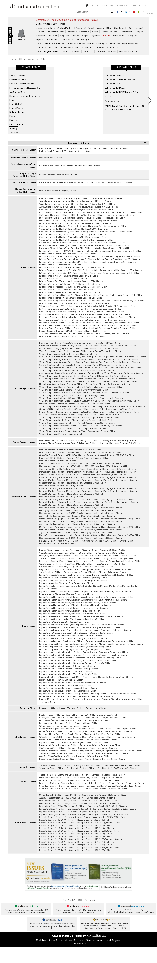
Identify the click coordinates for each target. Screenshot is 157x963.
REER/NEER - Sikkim (100, 303)
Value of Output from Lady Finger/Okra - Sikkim (101, 425)
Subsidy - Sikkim (28, 767)
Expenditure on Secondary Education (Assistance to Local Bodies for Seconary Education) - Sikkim (83, 655)
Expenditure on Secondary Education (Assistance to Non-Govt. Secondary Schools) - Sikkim (80, 657)
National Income (17, 112)
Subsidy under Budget (115, 87)
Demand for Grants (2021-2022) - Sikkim (58, 800)
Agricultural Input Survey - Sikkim (78, 343)
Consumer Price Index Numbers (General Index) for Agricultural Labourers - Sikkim (76, 209)
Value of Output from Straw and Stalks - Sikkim (60, 362)
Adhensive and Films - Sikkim (117, 314)
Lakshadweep (97, 47)
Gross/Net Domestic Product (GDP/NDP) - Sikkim (61, 455)
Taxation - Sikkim (27, 781)
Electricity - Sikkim (95, 311)
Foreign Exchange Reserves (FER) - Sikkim (24, 175)
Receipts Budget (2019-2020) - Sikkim (56, 839)
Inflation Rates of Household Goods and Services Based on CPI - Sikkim (71, 267)
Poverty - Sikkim (28, 708)
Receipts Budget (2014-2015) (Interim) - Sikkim (98, 831)
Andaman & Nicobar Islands (80, 43)
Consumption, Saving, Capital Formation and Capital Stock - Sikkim (69, 469)
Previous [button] (6, 100)
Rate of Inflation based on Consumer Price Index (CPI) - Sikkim (116, 300)
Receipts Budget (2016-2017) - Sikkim (94, 833)
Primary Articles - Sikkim (89, 333)
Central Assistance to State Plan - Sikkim (57, 553)
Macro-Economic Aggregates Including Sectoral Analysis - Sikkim (68, 518)
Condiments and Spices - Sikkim (53, 373)
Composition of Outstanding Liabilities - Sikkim (89, 720)
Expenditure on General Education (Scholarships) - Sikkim (65, 622)
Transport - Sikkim (47, 702)
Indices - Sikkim (28, 267)
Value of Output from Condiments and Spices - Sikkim (63, 376)
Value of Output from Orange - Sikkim (92, 390)
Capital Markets (17, 75)
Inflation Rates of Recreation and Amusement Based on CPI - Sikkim (69, 292)
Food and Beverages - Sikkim (119, 215)
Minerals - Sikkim (70, 336)
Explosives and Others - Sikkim (53, 320)
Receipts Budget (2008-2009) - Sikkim (56, 822)
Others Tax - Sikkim (135, 783)
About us (107, 5)
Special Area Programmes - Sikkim (126, 699)
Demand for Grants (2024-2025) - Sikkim (98, 803)
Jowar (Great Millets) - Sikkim (123, 345)
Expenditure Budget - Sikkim (52, 809)
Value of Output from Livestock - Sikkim (103, 398)
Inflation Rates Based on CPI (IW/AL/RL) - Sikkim (61, 251)
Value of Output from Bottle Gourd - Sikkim (58, 420)
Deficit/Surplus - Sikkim (125, 728)
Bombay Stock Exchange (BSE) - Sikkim (82, 148)
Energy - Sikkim (110, 558)
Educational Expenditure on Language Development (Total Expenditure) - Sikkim (75, 649)
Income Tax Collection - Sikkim (53, 783)
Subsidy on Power (113, 83)
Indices (12, 100)
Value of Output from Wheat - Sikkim (97, 370)
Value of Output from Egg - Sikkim (89, 395)
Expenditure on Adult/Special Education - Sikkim (60, 575)
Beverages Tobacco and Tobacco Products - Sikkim (62, 317)
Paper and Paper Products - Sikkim (54, 328)
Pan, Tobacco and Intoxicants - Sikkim (79, 220)
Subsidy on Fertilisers (115, 75)
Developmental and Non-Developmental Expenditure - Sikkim (89, 739)
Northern (100, 51)
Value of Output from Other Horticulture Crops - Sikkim (63, 392)
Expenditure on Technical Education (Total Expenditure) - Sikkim (67, 691)
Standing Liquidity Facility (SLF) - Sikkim (114, 182)
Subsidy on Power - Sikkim (51, 768)
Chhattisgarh (120, 28)
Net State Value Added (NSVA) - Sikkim (99, 541)
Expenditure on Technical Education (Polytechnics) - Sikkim (65, 685)
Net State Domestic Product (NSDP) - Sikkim (58, 541)
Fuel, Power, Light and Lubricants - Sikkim (58, 309)
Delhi (56, 47)
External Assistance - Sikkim (87, 165)
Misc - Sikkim (82, 303)
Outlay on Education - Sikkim (111, 624)
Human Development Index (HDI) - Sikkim (25, 190)
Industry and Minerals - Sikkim (78, 564)
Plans (12, 116)
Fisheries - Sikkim (129, 381)
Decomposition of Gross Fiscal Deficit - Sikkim (60, 734)
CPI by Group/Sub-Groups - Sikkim (86, 215)
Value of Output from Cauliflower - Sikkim (96, 423)
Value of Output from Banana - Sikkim (56, 387)
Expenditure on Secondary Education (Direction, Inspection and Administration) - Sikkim (78, 660)
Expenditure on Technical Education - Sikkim (111, 677)
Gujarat (139, 28)
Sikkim (106, 35)
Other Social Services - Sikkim (123, 693)
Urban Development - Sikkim (95, 699)
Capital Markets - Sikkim (24, 150)
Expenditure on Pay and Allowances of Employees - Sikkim (65, 742)
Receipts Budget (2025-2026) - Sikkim (56, 850)
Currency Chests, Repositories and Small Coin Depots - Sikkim (67, 443)
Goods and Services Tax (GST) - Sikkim (57, 780)
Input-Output (15, 104)
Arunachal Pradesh (85, 28)
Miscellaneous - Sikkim (115, 218)
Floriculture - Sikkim (48, 384)
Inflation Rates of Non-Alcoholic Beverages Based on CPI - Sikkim (68, 276)
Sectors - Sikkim (129, 555)
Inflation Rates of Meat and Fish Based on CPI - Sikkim (116, 270)
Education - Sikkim (96, 572)
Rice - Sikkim (90, 348)
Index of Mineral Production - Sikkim (96, 245)
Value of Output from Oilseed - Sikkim (93, 403)
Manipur (139, 31)
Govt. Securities (17, 91)
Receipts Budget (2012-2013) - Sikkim (56, 828)
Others (108, 96)
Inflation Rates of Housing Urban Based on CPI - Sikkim (64, 270)
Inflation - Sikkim (123, 245)
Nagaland (64, 35)
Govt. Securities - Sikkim (24, 182)
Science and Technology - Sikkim (118, 569)
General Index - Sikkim (73, 218)
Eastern (64, 51)
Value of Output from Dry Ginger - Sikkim (108, 376)
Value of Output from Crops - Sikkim (72, 409)
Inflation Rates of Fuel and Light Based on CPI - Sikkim (63, 262)
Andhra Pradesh (65, 28)
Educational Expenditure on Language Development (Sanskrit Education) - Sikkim (75, 646)
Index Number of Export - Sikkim (95, 201)
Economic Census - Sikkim (23, 157)
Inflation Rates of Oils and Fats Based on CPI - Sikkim (63, 278)
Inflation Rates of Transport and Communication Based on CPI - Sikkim (70, 298)
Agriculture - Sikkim (66, 558)
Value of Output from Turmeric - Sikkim (56, 379)
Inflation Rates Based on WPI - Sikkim (56, 303)
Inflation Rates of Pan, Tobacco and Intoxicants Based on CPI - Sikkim (70, 281)
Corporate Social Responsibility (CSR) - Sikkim (60, 566)
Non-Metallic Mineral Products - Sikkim (81, 325)
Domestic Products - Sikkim (51, 472)
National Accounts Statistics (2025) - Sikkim (120, 535)
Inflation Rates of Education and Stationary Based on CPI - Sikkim (68, 256)
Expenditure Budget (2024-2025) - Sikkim (58, 814)
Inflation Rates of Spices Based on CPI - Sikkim (60, 295)
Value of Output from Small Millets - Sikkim (58, 370)
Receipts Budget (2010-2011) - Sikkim (56, 825)
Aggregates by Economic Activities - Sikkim (58, 516)
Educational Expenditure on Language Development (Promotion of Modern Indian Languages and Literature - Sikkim (91, 644)
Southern (111, 51)
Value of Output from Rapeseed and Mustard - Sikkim (63, 406)
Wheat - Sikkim (79, 351)
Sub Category (31, 67)
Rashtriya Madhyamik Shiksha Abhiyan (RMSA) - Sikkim (64, 677)
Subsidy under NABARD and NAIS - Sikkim (117, 768)
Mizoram (53, 35)
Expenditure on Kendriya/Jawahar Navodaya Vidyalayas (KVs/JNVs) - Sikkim (73, 638)
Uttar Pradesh (52, 39)
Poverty (13, 120)
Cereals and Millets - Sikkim (108, 343)
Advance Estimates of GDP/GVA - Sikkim (83, 449)
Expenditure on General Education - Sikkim (58, 616)
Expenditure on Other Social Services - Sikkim (90, 696)
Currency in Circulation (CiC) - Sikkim (80, 440)
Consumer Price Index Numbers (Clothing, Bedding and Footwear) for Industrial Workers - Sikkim (82, 226)
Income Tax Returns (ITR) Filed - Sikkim (88, 783)
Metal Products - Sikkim (49, 325)
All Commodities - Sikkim (125, 306)
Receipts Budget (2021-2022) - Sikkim (94, 842)
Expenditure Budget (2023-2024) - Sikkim (99, 811)
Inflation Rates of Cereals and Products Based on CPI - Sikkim (113, 251)
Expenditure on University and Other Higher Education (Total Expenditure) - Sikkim (76, 633)
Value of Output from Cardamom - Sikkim (122, 373)
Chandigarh (102, 43)
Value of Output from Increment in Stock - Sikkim (113, 409)
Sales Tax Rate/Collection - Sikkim (54, 788)
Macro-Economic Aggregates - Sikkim (84, 472)
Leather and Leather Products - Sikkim (85, 322)
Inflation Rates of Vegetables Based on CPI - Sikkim (62, 300)
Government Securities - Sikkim (79, 182)
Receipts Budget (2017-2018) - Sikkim (56, 836)
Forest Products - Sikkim (71, 384)
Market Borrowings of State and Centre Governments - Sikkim (67, 728)
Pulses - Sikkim (46, 412)
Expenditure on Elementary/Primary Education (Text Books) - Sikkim (69, 611)
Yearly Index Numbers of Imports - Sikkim (57, 201)
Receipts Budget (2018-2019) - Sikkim (94, 836)
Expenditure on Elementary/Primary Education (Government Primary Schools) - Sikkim (77, 602)
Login (95, 5)
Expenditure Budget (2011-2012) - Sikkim (117, 809)
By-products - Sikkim (112, 356)
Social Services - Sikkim (49, 572)
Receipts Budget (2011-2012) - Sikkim (94, 825)
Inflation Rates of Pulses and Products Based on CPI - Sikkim (66, 289)
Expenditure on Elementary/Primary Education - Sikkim (106, 591)
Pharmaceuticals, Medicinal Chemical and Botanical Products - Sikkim (105, 328)
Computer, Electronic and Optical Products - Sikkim (112, 317)
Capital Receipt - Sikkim (88, 759)
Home (10, 59)
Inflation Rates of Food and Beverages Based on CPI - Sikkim (66, 259)
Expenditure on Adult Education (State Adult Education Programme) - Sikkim (73, 580)
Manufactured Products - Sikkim (53, 314)
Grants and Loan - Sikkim (86, 723)
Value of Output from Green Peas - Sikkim (57, 425)
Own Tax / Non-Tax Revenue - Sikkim (56, 756)
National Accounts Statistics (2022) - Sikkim (93, 510)
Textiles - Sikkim (100, 331)
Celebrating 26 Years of (69, 936)
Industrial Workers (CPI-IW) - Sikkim (55, 223)
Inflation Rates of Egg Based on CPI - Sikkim (120, 256)
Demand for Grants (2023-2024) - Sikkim (58, 803)
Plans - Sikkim (29, 626)
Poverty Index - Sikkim (96, 708)
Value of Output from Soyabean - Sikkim (108, 406)
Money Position (16, 108)
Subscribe (122, 5)
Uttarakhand (68, 39)
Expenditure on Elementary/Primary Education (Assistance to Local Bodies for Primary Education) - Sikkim (86, 597)
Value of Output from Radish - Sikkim (91, 428)
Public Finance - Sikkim (25, 737)
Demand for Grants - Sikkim (75, 795)
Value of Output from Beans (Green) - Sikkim (59, 417)
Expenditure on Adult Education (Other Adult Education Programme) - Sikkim (73, 577)
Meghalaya (41, 35)
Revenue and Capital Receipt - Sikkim (92, 756)
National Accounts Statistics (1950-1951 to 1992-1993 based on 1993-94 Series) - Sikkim (80, 463)
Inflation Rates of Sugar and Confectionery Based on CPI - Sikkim (113, 295)
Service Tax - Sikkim (118, 788)
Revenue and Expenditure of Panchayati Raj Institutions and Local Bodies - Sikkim (105, 750)
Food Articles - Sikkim (49, 336)
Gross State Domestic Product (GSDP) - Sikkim (60, 452)
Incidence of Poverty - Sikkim (70, 708)
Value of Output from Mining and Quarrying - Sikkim (62, 434)
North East (88, 51)
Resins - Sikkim (46, 331)
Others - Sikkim (84, 151)
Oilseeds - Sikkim (47, 403)
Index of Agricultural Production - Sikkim (107, 242)
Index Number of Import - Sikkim (107, 198)
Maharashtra (126, 31)
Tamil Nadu (118, 35)
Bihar (108, 28)
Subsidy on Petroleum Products (120, 79)
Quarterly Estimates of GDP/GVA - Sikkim (57, 543)
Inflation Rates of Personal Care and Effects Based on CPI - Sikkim (68, 284)
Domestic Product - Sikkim (51, 480)
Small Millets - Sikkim (109, 348)
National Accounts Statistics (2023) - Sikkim (120, 518)
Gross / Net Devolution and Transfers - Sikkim (60, 717)
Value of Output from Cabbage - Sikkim (56, 423)
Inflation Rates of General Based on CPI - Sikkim (112, 262)
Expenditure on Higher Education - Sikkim (57, 627)
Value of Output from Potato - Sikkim (55, 428)
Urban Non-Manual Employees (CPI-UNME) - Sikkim (62, 242)
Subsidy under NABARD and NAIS (121, 91)
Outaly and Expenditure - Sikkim (110, 553)
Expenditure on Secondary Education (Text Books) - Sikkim (65, 671)
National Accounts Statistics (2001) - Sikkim (86, 483)
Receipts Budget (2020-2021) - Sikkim (56, 842)
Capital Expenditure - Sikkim (51, 748)
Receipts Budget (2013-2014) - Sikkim (94, 828)
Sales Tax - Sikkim (47, 786)
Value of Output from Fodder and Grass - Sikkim (60, 398)
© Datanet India (78, 943)
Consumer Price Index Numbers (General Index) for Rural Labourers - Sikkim (73, 237)
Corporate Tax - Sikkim (111, 777)
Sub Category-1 (126, 67)
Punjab (85, 35)
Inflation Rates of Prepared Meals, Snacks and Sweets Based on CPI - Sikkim (73, 287)
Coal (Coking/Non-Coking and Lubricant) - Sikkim (61, 311)
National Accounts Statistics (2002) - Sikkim (86, 494)
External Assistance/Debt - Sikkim (23, 165)
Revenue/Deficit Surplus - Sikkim (96, 737)
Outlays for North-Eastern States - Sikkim (99, 555)
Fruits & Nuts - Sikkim (95, 384)
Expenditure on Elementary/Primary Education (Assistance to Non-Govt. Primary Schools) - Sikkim (83, 600)
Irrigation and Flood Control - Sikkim (55, 569)
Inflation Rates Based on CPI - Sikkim (73, 248)
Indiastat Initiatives (78, 900)
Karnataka (84, 31)
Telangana (131, 35)
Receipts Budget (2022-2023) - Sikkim (56, 844)
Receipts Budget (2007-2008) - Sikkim (94, 820)
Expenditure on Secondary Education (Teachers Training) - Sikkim (68, 668)
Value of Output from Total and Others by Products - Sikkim (111, 362)
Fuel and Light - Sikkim (49, 218)
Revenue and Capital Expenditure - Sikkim (58, 745)
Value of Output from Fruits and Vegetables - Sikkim (99, 387)
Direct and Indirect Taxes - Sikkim (54, 777)
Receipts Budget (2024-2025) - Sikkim (56, 847)
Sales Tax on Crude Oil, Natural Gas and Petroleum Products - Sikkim (110, 786)
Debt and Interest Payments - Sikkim (55, 723)
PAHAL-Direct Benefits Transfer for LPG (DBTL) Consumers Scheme (124, 108)
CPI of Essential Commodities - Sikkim (56, 212)
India (62, 23)
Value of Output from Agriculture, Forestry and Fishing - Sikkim (67, 354)
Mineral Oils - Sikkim (115, 311)
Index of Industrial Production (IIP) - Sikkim (58, 245)
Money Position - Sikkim (24, 442)
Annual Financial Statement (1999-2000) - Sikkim (61, 798)
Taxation (13, 132)
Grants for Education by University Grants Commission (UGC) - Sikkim (70, 635)
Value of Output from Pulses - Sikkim (89, 412)
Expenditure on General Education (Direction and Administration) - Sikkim (71, 619)
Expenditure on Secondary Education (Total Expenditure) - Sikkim (68, 674)
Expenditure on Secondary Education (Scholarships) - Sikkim (66, 666)
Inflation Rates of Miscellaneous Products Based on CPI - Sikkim (110, 273)
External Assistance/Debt (21, 83)
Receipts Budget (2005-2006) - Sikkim (109, 817)
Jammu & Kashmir (69, 47)
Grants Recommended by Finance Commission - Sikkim (64, 726)
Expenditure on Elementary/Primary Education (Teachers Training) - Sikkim (72, 608)
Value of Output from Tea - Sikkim (103, 381)
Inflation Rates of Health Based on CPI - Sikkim (60, 264)
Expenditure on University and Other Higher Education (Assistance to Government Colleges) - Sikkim (84, 630)
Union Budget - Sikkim (25, 822)
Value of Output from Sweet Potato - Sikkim (58, 431)
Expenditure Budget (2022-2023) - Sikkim (58, 811)
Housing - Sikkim (93, 218)
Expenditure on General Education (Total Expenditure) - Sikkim (67, 624)
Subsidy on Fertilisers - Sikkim (87, 765)
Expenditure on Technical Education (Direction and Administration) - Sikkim (72, 682)
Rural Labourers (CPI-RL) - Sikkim (54, 234)
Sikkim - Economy (27, 59)
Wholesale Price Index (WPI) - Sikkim (56, 306)
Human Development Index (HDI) (25, 96)
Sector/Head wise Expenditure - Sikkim (56, 753)
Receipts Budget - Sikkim (50, 817)
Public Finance (16, 124)
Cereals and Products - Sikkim (128, 212)
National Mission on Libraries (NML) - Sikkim (59, 699)
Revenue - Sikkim (85, 753)
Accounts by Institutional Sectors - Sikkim (103, 507)
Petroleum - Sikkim (47, 561)
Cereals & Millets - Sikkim (50, 365)
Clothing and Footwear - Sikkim (53, 215)
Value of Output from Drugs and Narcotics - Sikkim (61, 381)
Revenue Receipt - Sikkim (113, 759)
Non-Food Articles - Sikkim (93, 336)
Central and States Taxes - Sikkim (73, 775)
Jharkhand (72, 31)
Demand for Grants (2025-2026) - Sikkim (106, 806)
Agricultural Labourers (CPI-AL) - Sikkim (57, 207)
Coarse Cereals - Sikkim (96, 345)
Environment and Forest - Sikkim (90, 561)
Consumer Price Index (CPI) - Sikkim (72, 198)
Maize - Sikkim (45, 348)
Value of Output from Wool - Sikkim (123, 401)
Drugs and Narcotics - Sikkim (90, 379)
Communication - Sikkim (88, 558)
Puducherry (112, 47)
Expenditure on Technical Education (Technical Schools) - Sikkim (68, 688)
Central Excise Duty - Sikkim (85, 777)
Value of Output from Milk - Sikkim (89, 401)
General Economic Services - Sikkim (124, 561)
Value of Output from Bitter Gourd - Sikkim (101, 417)
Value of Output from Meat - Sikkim (54, 401)
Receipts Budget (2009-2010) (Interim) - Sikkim (98, 822)
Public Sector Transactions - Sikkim (120, 472)
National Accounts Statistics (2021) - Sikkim (86, 505)
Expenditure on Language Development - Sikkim (60, 641)
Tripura (39, 39)
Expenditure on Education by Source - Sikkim (59, 591)
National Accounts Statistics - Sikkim (92, 458)
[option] (31, 100)
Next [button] (149, 100)
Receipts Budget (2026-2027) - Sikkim (94, 850)
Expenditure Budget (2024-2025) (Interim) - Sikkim (103, 814)
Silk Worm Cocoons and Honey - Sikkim (57, 414)
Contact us (139, 5)
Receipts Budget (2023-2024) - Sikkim (94, 844)
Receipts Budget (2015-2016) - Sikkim (56, 833)
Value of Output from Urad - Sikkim (124, 412)
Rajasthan (96, 35)
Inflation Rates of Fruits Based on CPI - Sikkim (117, 259)
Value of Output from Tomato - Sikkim (98, 431)
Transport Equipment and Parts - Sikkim (57, 333)
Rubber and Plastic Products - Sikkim (72, 331)
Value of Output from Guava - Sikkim (55, 390)
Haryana (40, 31)
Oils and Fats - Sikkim (49, 220)
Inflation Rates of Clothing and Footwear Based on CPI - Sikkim (67, 253)
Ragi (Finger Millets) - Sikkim (68, 348)
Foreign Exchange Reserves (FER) (25, 87)
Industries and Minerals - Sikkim (99, 566)
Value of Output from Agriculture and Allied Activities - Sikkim (66, 359)
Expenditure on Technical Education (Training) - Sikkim (63, 693)
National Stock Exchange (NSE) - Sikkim (56, 151)
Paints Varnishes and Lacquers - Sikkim (119, 325)
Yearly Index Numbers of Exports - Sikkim (57, 204)
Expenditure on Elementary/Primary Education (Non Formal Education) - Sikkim (74, 605)
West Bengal (83, 39)
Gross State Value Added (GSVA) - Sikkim (103, 452)
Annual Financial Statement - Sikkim (109, 795)
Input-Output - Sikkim (25, 388)
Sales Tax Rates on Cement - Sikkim (90, 788)
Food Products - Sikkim (114, 320)
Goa (131, 28)
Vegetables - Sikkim (108, 220)
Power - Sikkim (66, 561)
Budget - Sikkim (70, 715)
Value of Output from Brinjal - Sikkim (97, 420)
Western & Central (128, 51)
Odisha (75, 35)
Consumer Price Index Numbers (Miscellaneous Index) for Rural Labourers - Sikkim (76, 240)
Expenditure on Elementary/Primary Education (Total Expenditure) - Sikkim (72, 613)
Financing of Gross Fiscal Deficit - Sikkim (102, 734)
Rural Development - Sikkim (87, 569)
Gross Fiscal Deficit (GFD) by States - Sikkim (59, 737)
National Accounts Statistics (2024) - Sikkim (120, 527)
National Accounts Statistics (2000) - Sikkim (58, 474)
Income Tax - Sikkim (87, 780)
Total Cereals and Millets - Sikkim (54, 351)
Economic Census (17, 79)
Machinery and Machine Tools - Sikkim (122, 322)
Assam (100, 28)
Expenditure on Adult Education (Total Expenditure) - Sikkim (66, 583)
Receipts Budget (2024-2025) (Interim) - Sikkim (98, 847)
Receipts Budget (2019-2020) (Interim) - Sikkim (98, 839)
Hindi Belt (75, 51)
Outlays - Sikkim (98, 550)
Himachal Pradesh (55, 31)
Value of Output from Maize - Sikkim (55, 367)
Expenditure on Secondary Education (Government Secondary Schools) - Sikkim (74, 663)
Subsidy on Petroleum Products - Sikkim (122, 765)
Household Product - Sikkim (51, 322)
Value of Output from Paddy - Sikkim (91, 367)
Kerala (95, 31)
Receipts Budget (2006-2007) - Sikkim (56, 820)
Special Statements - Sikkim (51, 483)
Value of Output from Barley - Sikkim (108, 365)
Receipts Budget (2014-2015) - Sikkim (56, 831)
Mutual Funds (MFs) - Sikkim (115, 148)
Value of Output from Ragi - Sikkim (126, 367)
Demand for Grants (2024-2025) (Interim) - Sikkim (61, 806)
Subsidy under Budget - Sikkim (80, 768)
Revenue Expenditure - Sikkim (52, 750)
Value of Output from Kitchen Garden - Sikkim (118, 359)
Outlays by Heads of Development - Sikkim (58, 555)
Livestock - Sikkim (100, 392)
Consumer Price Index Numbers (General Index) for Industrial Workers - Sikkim (74, 229)
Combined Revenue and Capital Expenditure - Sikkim (91, 748)
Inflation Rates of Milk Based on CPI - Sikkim (59, 273)
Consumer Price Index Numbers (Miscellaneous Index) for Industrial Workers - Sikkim (77, 231)
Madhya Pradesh (109, 31)
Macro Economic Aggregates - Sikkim (71, 550)
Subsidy (44, 59)
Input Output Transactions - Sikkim (105, 351)
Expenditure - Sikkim (124, 737)
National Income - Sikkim (24, 496)
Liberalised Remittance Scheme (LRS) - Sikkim (119, 443)
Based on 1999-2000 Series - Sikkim (56, 458)
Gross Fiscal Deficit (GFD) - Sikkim (79, 731)
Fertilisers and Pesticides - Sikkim (86, 320)
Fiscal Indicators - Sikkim (109, 715)
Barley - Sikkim (75, 345)
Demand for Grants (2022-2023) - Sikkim (98, 800)
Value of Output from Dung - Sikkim (55, 395)
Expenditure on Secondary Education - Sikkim (59, 652)
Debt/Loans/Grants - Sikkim (113, 717)
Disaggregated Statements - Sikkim (118, 469)
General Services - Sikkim (50, 564)
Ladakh (84, 47)
